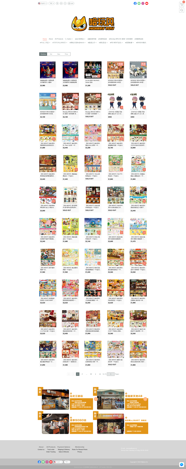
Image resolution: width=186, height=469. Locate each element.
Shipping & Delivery (64, 449)
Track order (50, 449)
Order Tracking (51, 451)
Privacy (80, 451)
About (41, 447)
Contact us (41, 449)
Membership (79, 447)
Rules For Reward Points (79, 449)
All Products (51, 447)
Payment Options (63, 447)
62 (91, 374)
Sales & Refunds (64, 451)
